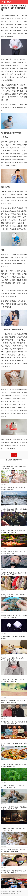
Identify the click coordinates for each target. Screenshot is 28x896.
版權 (17, 893)
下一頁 (14, 455)
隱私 (14, 893)
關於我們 (3, 893)
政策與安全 (7, 893)
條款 (12, 893)
